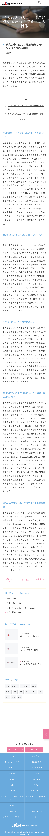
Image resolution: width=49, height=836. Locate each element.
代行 (15, 692)
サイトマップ (36, 817)
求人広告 (15, 686)
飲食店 (8, 692)
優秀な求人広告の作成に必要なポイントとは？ (26, 115)
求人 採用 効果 (14, 612)
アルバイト (25, 686)
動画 (21, 692)
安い (40, 692)
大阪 (7, 686)
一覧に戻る (24, 580)
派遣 (13, 697)
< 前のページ (9, 580)
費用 (7, 697)
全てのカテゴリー (14, 598)
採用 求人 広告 (14, 603)
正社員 (34, 686)
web (19, 697)
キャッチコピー (31, 692)
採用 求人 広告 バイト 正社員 (21, 607)
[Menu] (45, 3)
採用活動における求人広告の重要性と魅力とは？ (26, 107)
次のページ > (40, 580)
